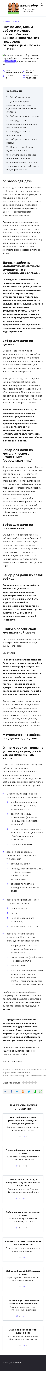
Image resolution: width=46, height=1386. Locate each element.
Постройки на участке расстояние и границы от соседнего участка (23, 1120)
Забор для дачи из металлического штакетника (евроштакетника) (21, 124)
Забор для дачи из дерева (24, 116)
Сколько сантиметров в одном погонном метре (23, 1243)
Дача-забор (29, 5)
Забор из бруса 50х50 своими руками (23, 1272)
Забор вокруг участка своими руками (23, 1213)
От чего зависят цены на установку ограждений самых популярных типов (22, 166)
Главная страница (11, 21)
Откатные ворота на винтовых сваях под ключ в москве (23, 1302)
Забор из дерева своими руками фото (23, 1331)
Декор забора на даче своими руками (23, 1151)
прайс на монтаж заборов (17, 1073)
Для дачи (10, 61)
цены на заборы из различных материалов (25, 1076)
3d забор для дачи (20, 97)
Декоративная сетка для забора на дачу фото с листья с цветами (23, 1182)
